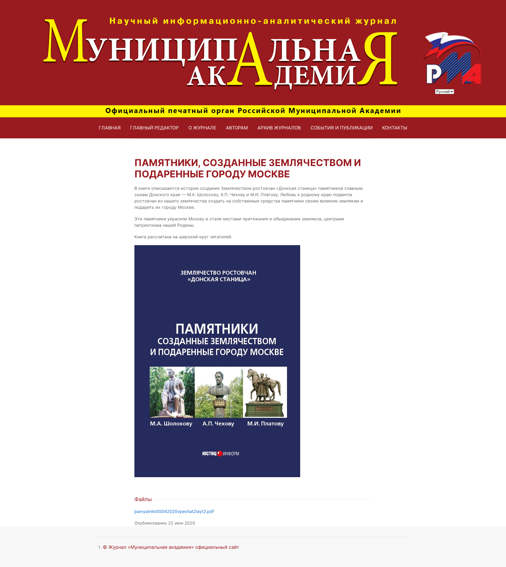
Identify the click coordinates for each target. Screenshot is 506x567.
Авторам (237, 127)
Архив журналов (279, 127)
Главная (110, 127)
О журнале (202, 127)
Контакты (394, 127)
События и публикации (341, 127)
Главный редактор (154, 127)
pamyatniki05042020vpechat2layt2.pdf (174, 511)
